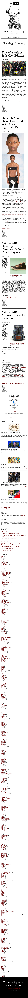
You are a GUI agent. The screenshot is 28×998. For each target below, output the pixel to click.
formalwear (3, 698)
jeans (2, 743)
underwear (10, 228)
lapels (2, 758)
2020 (2, 559)
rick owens (3, 853)
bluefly (2, 608)
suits (2, 895)
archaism (3, 580)
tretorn (2, 932)
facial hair (3, 685)
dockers (2, 668)
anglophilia (3, 579)
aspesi (2, 585)
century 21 (3, 633)
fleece (2, 693)
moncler (3, 794)
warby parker (4, 955)
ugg (2, 941)
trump (2, 934)
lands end (3, 755)
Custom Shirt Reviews (6, 540)
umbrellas (3, 942)
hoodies (3, 730)
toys (2, 928)
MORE (25, 438)
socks (2, 885)
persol (2, 833)
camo (16, 103)
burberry (3, 621)
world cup (3, 967)
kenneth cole (4, 751)
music (2, 802)
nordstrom (3, 811)
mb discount (3, 786)
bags (13, 383)
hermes (2, 726)
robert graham (4, 854)
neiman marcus (4, 807)
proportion (3, 841)
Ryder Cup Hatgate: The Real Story (9, 499)
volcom (2, 952)
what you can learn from (6, 961)
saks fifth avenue (5, 862)
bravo (2, 619)
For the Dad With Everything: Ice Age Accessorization (10, 433)
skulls (7, 101)
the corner (3, 910)
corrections (3, 656)
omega (2, 817)
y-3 (1, 970)
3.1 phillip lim (4, 562)
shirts (2, 876)
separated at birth (5, 873)
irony (2, 734)
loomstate (3, 768)
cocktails (3, 640)
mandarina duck (4, 777)
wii (1, 963)
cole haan (3, 644)
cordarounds (4, 652)
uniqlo (2, 946)
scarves (3, 101)
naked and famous (5, 805)
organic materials (5, 819)
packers (2, 821)
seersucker (3, 871)
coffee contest (4, 642)
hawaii (2, 721)
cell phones (3, 632)
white (2, 962)
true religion (4, 933)
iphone (2, 733)
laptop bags (3, 759)
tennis (2, 909)
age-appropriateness (5, 572)
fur (1, 703)
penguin (3, 831)
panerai (2, 826)
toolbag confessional (5, 927)
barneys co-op (4, 593)
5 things (3, 563)
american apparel (4, 577)
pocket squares (4, 835)
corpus (2, 655)
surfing (2, 897)
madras (2, 772)
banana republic (4, 590)
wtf (2, 969)
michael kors (4, 789)
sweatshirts (3, 901)
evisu (2, 681)
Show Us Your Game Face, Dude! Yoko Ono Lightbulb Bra (13, 122)
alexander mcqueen (5, 573)
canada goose (4, 626)
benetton (3, 601)
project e (3, 839)
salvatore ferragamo (5, 864)
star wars (3, 892)
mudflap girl (3, 800)
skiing (2, 881)
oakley (3, 383)
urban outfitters (4, 948)
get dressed (3, 705)
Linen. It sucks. (4, 531)
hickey (2, 727)
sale (2, 863)
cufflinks (3, 660)
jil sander (3, 745)
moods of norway (5, 796)
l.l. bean (2, 753)
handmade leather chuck (15, 275)
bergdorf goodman (5, 602)
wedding (3, 959)
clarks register (4, 639)
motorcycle (3, 797)
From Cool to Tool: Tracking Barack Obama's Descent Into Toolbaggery (13, 536)
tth (1, 937)
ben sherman (4, 600)
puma (2, 844)
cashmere (3, 629)
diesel (2, 666)
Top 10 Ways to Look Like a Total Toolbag (10, 533)
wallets (2, 953)
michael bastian (4, 788)
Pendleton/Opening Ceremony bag (17, 367)
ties (2, 916)
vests (2, 949)
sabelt (2, 861)
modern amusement (5, 793)
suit (2, 894)
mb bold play (3, 783)
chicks (2, 634)
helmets (3, 723)
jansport (3, 742)
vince (2, 950)
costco (2, 657)
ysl (1, 974)
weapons (3, 958)
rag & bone (3, 845)
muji (2, 801)
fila (1, 690)
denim (2, 664)
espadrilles (3, 677)
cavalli (2, 630)
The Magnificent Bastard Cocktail (8, 538)
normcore (4, 85)
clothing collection (19, 202)
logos (2, 766)
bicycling (3, 604)
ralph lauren (3, 846)
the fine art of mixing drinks (7, 911)
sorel (2, 886)
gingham (3, 708)
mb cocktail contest (5, 784)
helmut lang (3, 724)
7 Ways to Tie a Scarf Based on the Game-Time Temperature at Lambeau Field (11, 544)
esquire (2, 678)
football (3, 697)
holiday (2, 728)
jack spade (3, 739)
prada (2, 837)
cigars (2, 636)
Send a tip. (6, 524)
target (2, 906)
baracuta (3, 591)
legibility (3, 762)
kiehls (2, 752)
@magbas (5, 507)
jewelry (2, 744)
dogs (2, 669)
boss (2, 615)
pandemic (3, 825)
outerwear (3, 820)
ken (2, 750)
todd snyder (3, 921)
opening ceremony (14, 101)
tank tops (3, 905)
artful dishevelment (5, 582)
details (2, 665)
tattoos (2, 908)
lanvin (2, 756)
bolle (2, 611)
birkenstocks (4, 605)
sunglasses (3, 896)
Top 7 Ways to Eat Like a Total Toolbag (9, 541)
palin (2, 824)
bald (2, 587)
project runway (4, 840)
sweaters (3, 899)
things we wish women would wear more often (11, 914)
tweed (2, 940)
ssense (2, 891)
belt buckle (3, 598)
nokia (2, 810)
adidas (2, 570)
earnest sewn (4, 674)
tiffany (2, 918)
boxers (2, 618)
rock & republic (4, 855)
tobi (2, 920)
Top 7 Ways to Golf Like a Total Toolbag (10, 546)
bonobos (3, 612)
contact (2, 648)
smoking (3, 883)
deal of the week (4, 662)
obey (2, 816)
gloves (2, 711)
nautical (3, 806)
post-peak (3, 836)
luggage (2, 770)
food (2, 696)
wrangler (3, 968)
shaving (2, 875)
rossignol (3, 859)
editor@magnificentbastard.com (10, 221)
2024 (2, 561)
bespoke (3, 603)
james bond (3, 741)
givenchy (3, 709)
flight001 (3, 694)
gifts (2, 706)
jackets (2, 740)
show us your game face (13, 226)
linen (2, 764)
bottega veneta (4, 617)
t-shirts (21, 101)
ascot (2, 583)
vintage (2, 951)
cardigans (3, 627)
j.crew (2, 736)
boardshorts (4, 609)
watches (3, 957)
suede (2, 893)
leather (2, 761)
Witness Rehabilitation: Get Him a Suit (10, 482)
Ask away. (23, 515)
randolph (3, 847)
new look (3, 808)
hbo (2, 722)
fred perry (3, 699)
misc (2, 791)
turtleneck (3, 938)
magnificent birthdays (6, 773)
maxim (2, 782)
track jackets (4, 929)
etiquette (3, 679)
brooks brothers (4, 620)
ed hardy (3, 675)
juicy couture (4, 749)
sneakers (18, 297)
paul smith (3, 830)
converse (4, 297)
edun (2, 676)
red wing (3, 849)
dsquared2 (3, 673)
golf (2, 712)
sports (2, 890)
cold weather (4, 643)
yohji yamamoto (4, 971)
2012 (2, 557)
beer (2, 595)
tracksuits (3, 930)
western (3, 960)
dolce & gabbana (4, 670)
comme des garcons (5, 647)
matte (2, 781)
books (2, 613)
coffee (2, 641)
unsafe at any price (5, 947)
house (2, 731)
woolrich (3, 966)
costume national (5, 658)
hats (2, 719)
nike (2, 809)
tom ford (3, 923)
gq (1, 713)
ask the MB (8, 383)
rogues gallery (4, 856)
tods (2, 922)
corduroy (3, 654)
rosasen (2, 858)
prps (2, 843)
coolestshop (3, 651)
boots (2, 614)
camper (2, 624)
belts (2, 599)
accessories (11, 103)
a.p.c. (2, 566)
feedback (3, 689)
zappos (2, 975)
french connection (5, 701)
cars (2, 628)
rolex (2, 857)
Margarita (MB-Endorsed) (14, 411)
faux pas (3, 686)
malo (2, 776)
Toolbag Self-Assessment (6, 550)
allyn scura (3, 576)
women (2, 965)
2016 (2, 558)
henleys (2, 725)
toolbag (2, 925)
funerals (3, 702)
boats (2, 610)
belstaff (3, 596)
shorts (2, 878)
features (3, 688)
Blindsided (3, 464)
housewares (3, 732)
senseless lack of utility (6, 872)
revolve (2, 852)
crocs (2, 659)
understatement (4, 943)
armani (2, 581)
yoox (2, 972)
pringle (2, 838)
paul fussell (3, 829)
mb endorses (4, 787)
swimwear (3, 903)
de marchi (3, 661)
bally (2, 589)
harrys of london (4, 718)
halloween (3, 717)
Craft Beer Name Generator (7, 548)
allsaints (3, 575)
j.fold (2, 737)
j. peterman (3, 735)
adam (2, 568)
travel (2, 931)
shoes (2, 877)
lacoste (2, 754)
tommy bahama (4, 924)
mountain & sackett (5, 798)
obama (2, 815)
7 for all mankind (4, 564)
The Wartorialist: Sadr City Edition (13, 54)
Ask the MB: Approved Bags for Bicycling (14, 315)
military (2, 790)
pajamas (3, 822)
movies (2, 799)
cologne (2, 646)
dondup (2, 671)
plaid (2, 834)
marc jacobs (3, 778)
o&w (2, 812)
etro (2, 680)
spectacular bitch (5, 887)
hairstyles (3, 716)
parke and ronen (4, 828)
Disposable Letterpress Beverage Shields (12, 214)
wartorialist (4, 103)
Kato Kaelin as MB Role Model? (9, 449)
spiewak (2, 888)
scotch (2, 869)
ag (1, 571)
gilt (1, 707)
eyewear (3, 684)
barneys (2, 592)
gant (2, 704)
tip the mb (3, 919)
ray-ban (2, 848)
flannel (2, 692)
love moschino (4, 769)
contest (2, 649)
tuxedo (2, 939)
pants (2, 827)
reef (2, 850)
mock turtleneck (4, 792)
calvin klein (3, 622)
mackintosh (3, 771)
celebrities (4, 226)
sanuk (2, 866)
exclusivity (3, 683)
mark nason (3, 779)
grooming (3, 714)
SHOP (16, 3)
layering (3, 760)
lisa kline (3, 765)
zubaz (2, 976)
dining (2, 667)
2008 (2, 556)
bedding (3, 594)
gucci (2, 715)
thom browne (4, 915)
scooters (3, 868)
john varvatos (4, 746)
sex (1, 874)
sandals (2, 865)
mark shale (3, 780)
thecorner (3, 912)
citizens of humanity (5, 637)
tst (1, 936)
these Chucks (5, 268)
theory (2, 913)
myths (2, 803)
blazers (2, 606)
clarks (2, 638)
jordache (3, 747)
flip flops (3, 695)
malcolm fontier (4, 774)
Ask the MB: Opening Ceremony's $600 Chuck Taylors (13, 247)
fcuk (2, 687)
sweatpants (3, 900)
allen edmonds (4, 574)
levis (2, 763)
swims (2, 902)
